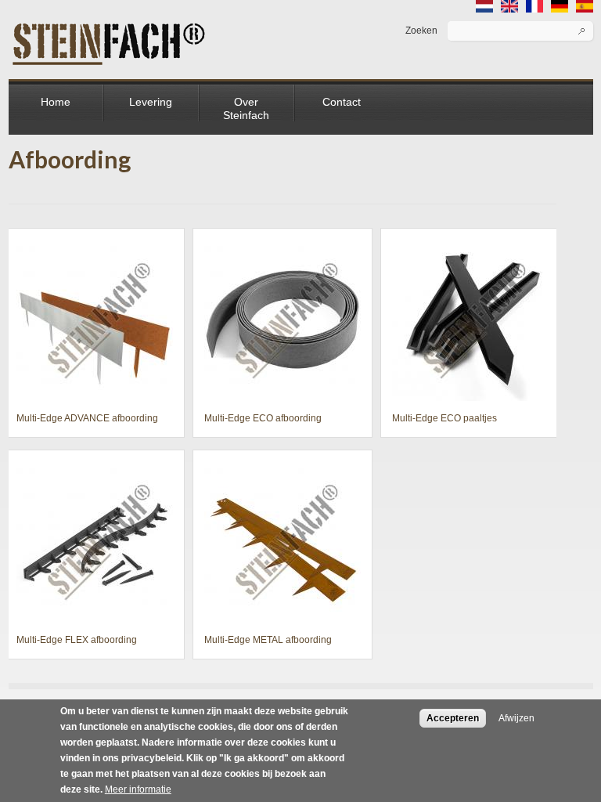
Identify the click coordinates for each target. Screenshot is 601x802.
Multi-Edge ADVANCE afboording (87, 418)
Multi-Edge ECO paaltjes (444, 418)
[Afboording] (484, 7)
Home (55, 102)
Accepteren (452, 718)
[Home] (109, 28)
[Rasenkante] (559, 7)
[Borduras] (584, 7)
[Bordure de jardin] (534, 7)
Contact (341, 102)
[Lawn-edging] (509, 7)
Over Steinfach (246, 108)
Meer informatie (138, 789)
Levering (150, 102)
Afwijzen (516, 718)
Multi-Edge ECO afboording (263, 418)
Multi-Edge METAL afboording (268, 639)
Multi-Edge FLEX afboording (76, 639)
